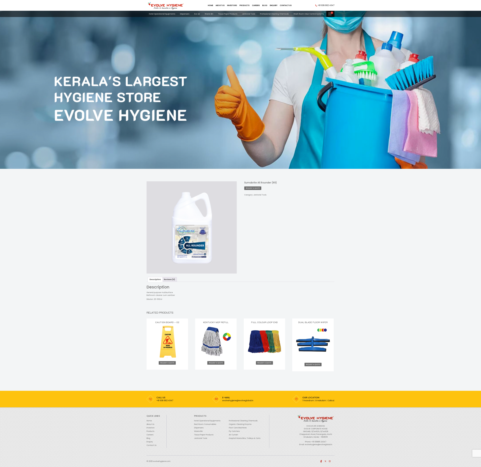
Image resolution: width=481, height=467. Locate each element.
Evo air (197, 14)
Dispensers (184, 14)
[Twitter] (325, 461)
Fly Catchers (234, 431)
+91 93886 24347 (318, 441)
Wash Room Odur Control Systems (308, 14)
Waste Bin (209, 14)
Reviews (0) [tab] (169, 279)
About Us (220, 5)
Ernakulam (320, 400)
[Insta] (330, 461)
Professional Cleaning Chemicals (274, 14)
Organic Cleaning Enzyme (240, 424)
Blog (264, 5)
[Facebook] (321, 461)
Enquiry (273, 5)
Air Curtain (233, 434)
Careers (256, 5)
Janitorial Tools (248, 14)
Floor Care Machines (238, 427)
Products (244, 5)
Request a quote (253, 188)
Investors (232, 5)
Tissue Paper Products (227, 14)
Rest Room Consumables (205, 424)
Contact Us (286, 5)
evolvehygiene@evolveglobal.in (237, 400)
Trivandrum (308, 400)
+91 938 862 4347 (326, 5)
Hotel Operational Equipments (162, 14)
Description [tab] (155, 279)
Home (210, 5)
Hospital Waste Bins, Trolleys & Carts (244, 438)
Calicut (331, 400)
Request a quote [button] (167, 363)
